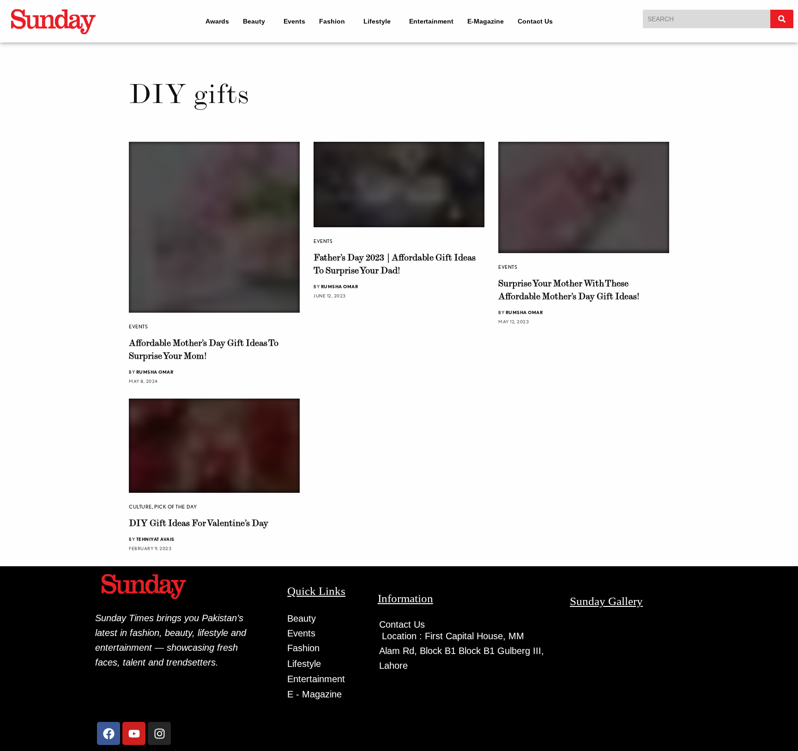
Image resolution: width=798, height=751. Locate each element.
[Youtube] (133, 733)
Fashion (330, 21)
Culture (140, 506)
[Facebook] (108, 733)
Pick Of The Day (175, 506)
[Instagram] (159, 733)
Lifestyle (379, 21)
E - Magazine (314, 694)
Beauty (247, 21)
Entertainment (437, 21)
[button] (252, 21)
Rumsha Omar (155, 372)
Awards (211, 21)
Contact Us (541, 21)
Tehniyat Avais (155, 539)
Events (292, 21)
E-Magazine (491, 21)
